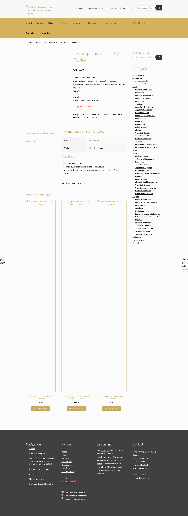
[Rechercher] (159, 7)
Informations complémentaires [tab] (40, 133)
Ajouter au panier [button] (41, 408)
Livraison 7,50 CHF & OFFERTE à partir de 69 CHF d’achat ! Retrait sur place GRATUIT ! (42, 461)
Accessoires (111, 23)
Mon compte (112, 8)
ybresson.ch (143, 478)
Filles (63, 23)
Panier (122, 8)
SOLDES (65, 478)
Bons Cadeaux (68, 481)
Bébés (50, 23)
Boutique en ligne (37, 453)
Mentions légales (36, 479)
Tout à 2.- (30, 33)
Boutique (40, 23)
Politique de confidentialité (41, 484)
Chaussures (93, 23)
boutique (105, 450)
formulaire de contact (142, 468)
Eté (83, 117)
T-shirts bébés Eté (50, 42)
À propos (79, 8)
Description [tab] (31, 141)
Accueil (29, 23)
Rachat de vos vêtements (40, 469)
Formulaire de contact (95, 8)
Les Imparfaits (44, 33)
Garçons (77, 23)
